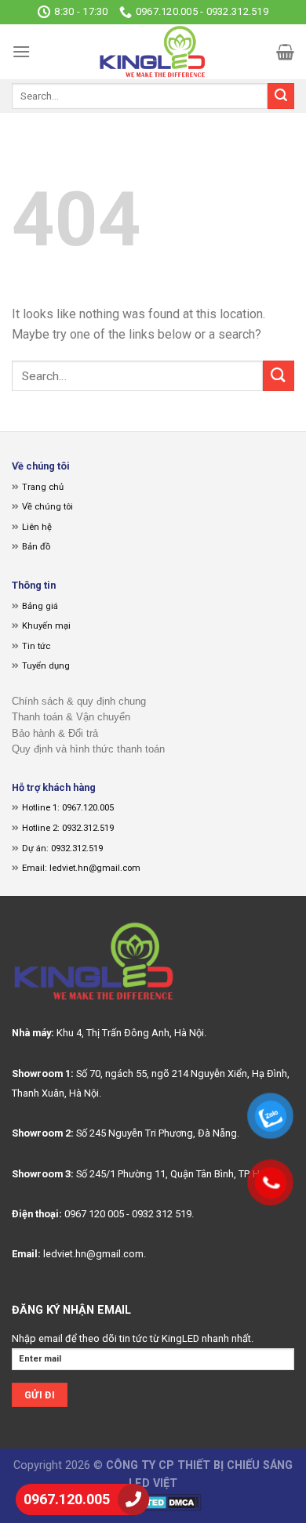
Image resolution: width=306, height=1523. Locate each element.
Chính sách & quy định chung (79, 701)
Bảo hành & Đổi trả (55, 733)
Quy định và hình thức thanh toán (88, 749)
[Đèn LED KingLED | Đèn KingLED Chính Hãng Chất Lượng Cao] (153, 51)
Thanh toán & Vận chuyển (71, 717)
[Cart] (285, 51)
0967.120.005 (67, 1499)
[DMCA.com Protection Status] (153, 1501)
